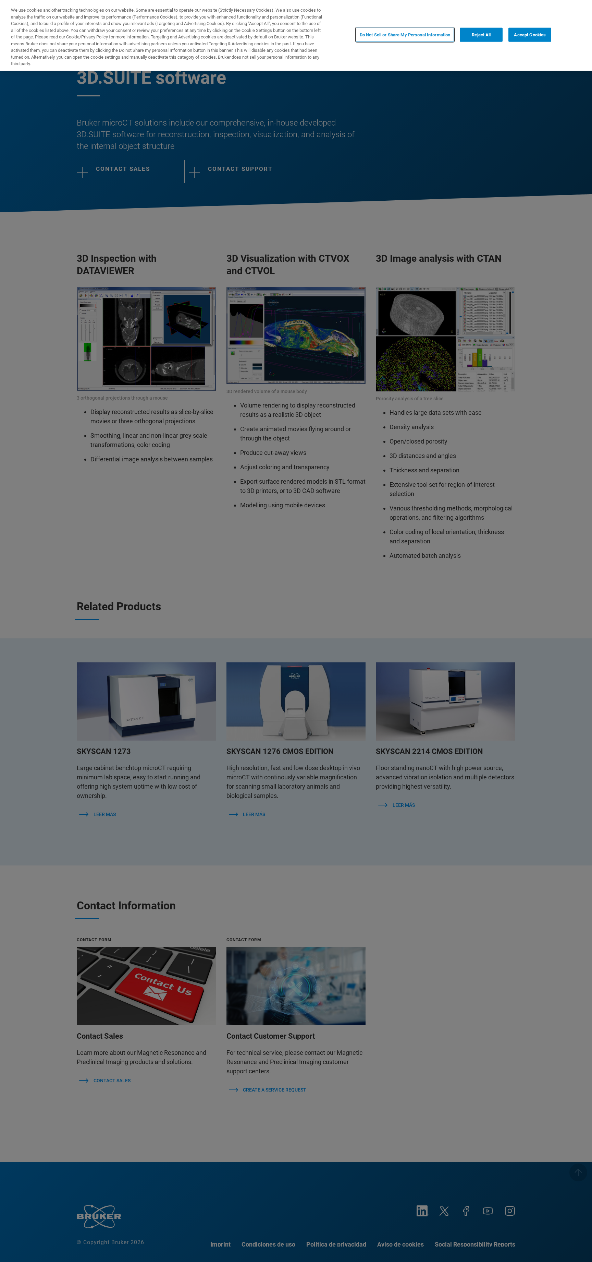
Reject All (481, 34)
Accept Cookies (530, 34)
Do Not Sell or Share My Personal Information (405, 34)
